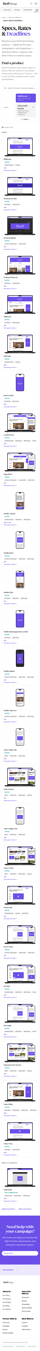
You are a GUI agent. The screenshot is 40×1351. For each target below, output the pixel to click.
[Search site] (31, 4)
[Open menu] (36, 3)
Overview (7, 10)
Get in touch (8, 1253)
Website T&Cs (20, 1346)
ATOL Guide (26, 1311)
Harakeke (6, 1326)
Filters (25, 119)
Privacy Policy (32, 1346)
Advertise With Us (15, 17)
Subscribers (29, 1329)
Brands (17, 10)
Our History (7, 1299)
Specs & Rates (27, 1308)
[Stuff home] (10, 3)
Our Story (6, 1295)
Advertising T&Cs (8, 1346)
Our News (6, 1306)
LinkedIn (29, 1326)
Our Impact (7, 1309)
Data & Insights (8, 1333)
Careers (25, 1323)
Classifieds (27, 10)
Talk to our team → (25, 1209)
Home (4, 17)
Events (5, 1329)
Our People (7, 1302)
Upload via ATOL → (9, 1209)
